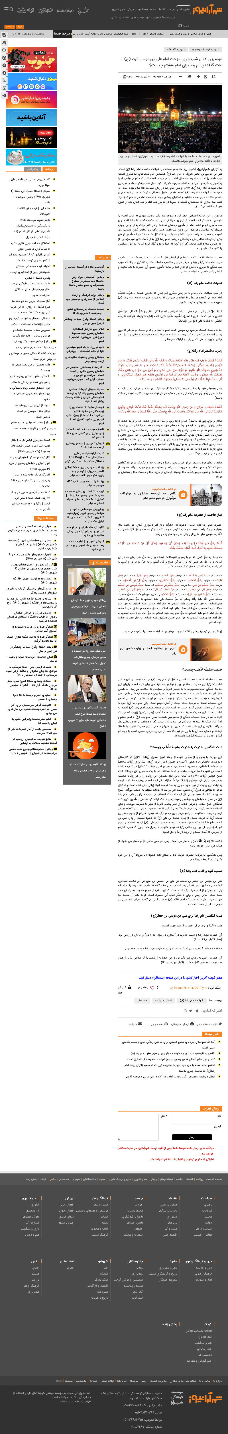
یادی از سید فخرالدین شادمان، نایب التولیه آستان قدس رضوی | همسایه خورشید (119, 34)
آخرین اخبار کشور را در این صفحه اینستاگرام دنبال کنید (173, 978)
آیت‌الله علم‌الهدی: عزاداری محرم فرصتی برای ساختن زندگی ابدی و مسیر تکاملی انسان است (168, 1045)
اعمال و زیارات (163, 1000)
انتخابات (207, 1210)
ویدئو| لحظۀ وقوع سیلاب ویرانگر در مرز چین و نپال (84, 321)
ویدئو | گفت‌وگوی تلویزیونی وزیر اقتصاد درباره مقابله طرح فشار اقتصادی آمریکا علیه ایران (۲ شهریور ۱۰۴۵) (87, 717)
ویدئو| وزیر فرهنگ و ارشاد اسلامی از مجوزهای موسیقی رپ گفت (85, 299)
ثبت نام (10, 27)
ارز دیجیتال (32, 1210)
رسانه (105, 1222)
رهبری (208, 1204)
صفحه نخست (214, 1179)
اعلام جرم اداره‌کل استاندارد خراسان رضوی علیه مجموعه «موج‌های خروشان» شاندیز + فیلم (86, 335)
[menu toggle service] (6, 10)
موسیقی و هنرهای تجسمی (92, 1210)
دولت (208, 1222)
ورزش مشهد (66, 1222)
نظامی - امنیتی (203, 1234)
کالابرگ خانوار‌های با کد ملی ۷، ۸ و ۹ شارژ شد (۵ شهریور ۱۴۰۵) (33, 556)
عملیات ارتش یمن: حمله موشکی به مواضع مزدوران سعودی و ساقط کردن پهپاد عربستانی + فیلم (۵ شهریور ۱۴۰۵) (31, 671)
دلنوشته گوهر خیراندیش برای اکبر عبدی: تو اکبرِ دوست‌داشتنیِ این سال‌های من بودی (32, 709)
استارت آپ (32, 1222)
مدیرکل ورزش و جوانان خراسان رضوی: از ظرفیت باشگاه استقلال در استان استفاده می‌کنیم (32, 616)
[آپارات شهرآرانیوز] (4, 42)
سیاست (171, 9)
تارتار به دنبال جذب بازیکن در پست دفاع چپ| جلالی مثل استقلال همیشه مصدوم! (29, 289)
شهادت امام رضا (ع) (192, 1000)
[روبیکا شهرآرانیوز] (4, 50)
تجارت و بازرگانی (167, 1210)
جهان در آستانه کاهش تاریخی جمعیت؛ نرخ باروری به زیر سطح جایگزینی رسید (32, 530)
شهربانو (76, 1179)
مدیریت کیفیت (158, 1381)
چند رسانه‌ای (204, 1348)
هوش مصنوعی (30, 1216)
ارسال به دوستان (180, 1024)
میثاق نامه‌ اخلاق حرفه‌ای (183, 1381)
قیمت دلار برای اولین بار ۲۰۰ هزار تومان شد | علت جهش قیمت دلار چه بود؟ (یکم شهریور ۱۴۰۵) (30, 446)
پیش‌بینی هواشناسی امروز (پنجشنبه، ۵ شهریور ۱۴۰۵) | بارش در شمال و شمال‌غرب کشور (32, 544)
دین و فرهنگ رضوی (164, 17)
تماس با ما (204, 1381)
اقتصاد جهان (170, 1234)
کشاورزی (172, 1216)
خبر (106, 1267)
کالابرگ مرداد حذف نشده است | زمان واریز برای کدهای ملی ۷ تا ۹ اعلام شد (85, 433)
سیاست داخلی (203, 1228)
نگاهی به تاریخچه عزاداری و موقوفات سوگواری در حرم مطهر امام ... (148, 496)
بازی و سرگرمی (30, 1228)
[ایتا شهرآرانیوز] (4, 57)
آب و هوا (122, 1381)
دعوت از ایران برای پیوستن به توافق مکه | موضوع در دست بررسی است (32, 411)
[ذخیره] (204, 77)
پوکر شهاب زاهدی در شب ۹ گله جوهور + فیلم (85, 483)
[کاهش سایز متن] (179, 77)
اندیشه (104, 1273)
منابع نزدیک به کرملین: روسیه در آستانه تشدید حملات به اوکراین (35, 741)
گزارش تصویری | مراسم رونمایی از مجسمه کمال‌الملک (85, 445)
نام (219, 1116)
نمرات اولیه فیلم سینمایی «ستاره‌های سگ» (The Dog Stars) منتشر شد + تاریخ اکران (84, 457)
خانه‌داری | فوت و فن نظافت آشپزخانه (33, 211)
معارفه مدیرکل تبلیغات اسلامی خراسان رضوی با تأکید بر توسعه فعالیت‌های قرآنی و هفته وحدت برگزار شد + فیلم (84, 395)
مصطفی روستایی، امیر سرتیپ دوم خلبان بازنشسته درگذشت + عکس (29, 321)
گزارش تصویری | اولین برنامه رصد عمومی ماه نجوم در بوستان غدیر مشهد (85, 546)
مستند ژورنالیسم (133, 1285)
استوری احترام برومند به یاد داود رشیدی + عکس (35, 697)
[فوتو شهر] (65, 11)
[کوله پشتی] (25, 11)
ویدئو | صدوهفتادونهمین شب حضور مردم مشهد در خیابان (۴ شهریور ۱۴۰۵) (33, 751)
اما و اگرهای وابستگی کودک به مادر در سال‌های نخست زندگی (31, 590)
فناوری (35, 1204)
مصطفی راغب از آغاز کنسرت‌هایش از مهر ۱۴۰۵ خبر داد (32, 731)
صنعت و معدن (168, 1204)
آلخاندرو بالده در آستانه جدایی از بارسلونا (84, 269)
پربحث (49, 169)
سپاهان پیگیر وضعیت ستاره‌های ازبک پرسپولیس (84, 359)
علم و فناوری (119, 9)
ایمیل (217, 1126)
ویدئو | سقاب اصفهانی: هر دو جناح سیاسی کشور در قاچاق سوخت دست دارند (33, 428)
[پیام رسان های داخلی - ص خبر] (31, 81)
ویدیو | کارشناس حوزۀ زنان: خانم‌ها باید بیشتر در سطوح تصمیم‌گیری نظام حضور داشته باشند (86, 283)
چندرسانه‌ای (137, 17)
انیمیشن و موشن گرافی (128, 1279)
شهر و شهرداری (168, 1267)
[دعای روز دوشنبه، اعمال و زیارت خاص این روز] (206, 649)
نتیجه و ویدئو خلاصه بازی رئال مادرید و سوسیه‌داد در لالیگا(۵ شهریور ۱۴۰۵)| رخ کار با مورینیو (32, 602)
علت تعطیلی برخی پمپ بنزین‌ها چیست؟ (31, 367)
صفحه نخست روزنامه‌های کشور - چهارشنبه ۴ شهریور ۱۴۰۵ (85, 311)
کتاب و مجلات (99, 1228)
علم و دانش (32, 1234)
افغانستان (124, 17)
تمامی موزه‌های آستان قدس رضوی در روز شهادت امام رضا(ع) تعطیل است (171, 1059)
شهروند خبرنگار (168, 1279)
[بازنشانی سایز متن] (187, 77)
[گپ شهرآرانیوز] (4, 65)
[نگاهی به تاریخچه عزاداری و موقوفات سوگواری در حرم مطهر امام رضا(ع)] (206, 495)
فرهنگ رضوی (203, 1273)
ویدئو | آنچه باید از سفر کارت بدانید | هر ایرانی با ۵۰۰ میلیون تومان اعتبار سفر (87, 770)
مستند (35, 1273)
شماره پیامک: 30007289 (146, 1426)
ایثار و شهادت (203, 1279)
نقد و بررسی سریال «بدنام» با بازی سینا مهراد (30, 182)
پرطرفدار (32, 169)
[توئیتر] (190, 1011)
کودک (44, 1179)
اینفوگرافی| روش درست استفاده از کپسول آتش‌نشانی (34, 628)
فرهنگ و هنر (31, 1285)
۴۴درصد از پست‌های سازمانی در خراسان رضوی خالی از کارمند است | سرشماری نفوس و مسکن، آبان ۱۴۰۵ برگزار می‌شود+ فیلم (84, 375)
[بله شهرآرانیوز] (4, 35)
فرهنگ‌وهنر (142, 9)
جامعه (153, 9)
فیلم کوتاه (136, 1297)
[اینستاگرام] (31, 99)
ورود (20, 27)
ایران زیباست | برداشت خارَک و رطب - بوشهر (32, 659)
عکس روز (33, 1291)
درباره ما (217, 1381)
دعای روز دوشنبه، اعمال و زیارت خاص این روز (148, 651)
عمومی (69, 1267)
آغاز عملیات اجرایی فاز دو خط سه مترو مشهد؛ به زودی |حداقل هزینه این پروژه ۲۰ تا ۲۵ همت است (30, 307)
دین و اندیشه (176, 49)
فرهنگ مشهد (100, 1234)
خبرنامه (133, 1024)
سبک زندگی (101, 1279)
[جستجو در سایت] (11, 9)
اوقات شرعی (107, 1381)
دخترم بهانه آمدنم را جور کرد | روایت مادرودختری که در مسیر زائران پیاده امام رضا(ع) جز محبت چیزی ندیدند (169, 1068)
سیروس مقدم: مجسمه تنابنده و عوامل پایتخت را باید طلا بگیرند (31, 333)
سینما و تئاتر (101, 1204)
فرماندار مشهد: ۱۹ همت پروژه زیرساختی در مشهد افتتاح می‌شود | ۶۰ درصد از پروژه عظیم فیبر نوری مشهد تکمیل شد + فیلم (85, 415)
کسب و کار (171, 1228)
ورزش (130, 9)
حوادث (138, 1204)
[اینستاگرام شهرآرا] (4, 88)
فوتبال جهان (66, 1210)
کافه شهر (137, 1291)
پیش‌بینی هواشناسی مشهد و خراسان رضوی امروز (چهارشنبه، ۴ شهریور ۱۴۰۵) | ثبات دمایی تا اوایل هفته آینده (85, 516)
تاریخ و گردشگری (132, 1216)
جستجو (69, 1381)
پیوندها (134, 1381)
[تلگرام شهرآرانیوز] (4, 95)
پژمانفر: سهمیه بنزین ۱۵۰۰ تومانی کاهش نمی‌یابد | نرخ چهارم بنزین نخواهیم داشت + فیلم (84, 471)
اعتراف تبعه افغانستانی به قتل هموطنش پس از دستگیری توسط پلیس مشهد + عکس (30, 272)
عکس (114, 17)
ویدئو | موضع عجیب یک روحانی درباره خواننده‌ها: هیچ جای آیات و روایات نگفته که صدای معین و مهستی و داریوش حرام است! (32, 350)
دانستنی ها (205, 1354)
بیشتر (67, 563)
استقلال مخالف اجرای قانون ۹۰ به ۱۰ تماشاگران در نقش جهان (30, 246)
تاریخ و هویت (99, 1297)
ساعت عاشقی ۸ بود (178, 34)
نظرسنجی (81, 1381)
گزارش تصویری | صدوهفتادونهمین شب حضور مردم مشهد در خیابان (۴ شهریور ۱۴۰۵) (34, 568)
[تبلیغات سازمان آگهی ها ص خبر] (31, 157)
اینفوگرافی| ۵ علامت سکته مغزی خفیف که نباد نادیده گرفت (31, 638)
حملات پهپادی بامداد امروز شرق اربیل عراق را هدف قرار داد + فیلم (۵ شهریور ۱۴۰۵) (32, 685)
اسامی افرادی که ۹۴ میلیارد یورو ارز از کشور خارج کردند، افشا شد (29, 257)
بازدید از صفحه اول (207, 1024)
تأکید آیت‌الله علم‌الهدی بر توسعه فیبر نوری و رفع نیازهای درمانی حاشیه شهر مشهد (85, 532)
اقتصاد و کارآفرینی (97, 1285)
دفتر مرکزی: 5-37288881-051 (142, 1405)
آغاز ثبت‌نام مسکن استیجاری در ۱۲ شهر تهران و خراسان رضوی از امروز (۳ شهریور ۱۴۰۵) (29, 463)
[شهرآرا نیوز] (208, 9)
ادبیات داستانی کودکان (198, 1330)
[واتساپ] (185, 1011)
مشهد (148, 17)
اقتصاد (161, 9)
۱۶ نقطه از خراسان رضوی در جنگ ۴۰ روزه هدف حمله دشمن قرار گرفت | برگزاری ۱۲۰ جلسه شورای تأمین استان (30, 501)
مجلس (208, 1216)
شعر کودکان (205, 1336)
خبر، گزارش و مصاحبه (199, 1361)
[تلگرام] (196, 1011)
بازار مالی (172, 1222)
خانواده (138, 1228)
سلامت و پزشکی (132, 1234)
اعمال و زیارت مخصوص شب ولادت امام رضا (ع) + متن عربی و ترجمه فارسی (170, 1076)
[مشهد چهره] (45, 12)
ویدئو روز (137, 1273)
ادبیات (104, 1216)
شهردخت (102, 1291)
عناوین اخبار (183, 9)
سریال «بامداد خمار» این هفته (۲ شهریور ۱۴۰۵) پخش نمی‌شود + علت (30, 197)
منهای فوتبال (66, 1216)
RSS (59, 1381)
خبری (35, 1267)
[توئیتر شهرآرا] (4, 80)
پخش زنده (31, 1179)
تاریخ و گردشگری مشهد (163, 1273)
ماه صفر (142, 1000)
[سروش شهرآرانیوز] (4, 72)
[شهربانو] (83, 12)
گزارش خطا (122, 990)
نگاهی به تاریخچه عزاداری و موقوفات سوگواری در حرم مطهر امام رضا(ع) (173, 1053)
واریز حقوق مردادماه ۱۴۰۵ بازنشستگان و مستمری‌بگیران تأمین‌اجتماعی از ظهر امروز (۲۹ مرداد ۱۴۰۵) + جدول (32, 229)
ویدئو (139, 1267)
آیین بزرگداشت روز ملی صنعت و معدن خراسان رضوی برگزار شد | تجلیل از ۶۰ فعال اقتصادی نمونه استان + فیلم (84, 498)
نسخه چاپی (157, 1024)
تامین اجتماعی (134, 1222)
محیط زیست (135, 1210)
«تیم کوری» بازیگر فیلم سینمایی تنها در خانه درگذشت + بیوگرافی (85, 349)
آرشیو (144, 1381)
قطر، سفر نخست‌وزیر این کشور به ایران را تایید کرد (34, 721)
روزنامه (186, 26)
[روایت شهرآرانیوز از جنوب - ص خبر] (31, 59)
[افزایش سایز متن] (197, 77)
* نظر (164, 1116)
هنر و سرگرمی (203, 1342)
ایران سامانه (66, 1401)
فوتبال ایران (66, 1204)
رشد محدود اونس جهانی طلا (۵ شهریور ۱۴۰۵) (35, 580)
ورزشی (35, 1279)
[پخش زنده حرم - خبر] (31, 137)
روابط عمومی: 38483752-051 (142, 1419)
